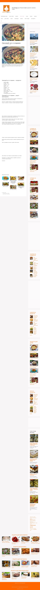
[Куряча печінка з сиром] (35, 575)
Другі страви (7, 18)
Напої (2, 18)
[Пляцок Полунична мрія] (34, 183)
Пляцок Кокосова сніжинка (35, 328)
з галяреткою (31, 529)
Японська (35, 528)
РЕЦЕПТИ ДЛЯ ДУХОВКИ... (20, 546)
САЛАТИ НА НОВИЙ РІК (33, 254)
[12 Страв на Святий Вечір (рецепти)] (34, 142)
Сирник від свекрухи (33, 218)
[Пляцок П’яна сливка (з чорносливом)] (34, 167)
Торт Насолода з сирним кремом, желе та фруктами (34, 259)
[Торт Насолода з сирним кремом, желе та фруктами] (31, 258)
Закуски (35, 16)
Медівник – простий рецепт (25, 554)
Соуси (27, 16)
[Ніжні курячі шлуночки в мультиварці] (25, 539)
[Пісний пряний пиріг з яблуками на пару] (35, 563)
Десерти (17, 16)
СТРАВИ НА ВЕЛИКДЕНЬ (33, 129)
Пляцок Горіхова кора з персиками (36, 320)
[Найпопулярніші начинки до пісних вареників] (34, 150)
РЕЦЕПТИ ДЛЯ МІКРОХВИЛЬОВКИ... (20, 570)
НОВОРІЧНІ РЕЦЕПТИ (33, 313)
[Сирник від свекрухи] (34, 214)
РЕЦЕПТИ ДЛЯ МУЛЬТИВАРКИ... (20, 535)
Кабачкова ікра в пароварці (6, 567)
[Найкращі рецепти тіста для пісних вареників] (34, 134)
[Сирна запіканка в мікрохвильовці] (16, 574)
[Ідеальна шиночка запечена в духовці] (34, 206)
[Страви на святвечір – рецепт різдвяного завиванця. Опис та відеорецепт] (34, 157)
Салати (11, 18)
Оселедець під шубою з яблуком (35, 275)
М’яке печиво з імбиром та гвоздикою (36, 316)
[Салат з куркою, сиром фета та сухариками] (31, 263)
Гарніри (31, 16)
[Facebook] (20, 1)
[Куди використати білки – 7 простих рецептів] (34, 197)
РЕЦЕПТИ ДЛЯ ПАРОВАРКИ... (20, 559)
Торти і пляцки (27, 18)
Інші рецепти (33, 18)
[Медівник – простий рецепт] (25, 551)
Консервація (16, 18)
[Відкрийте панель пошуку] (1, 21)
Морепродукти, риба (4, 16)
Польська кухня (32, 522)
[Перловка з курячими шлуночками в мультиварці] (35, 539)
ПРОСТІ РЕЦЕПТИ (32, 392)
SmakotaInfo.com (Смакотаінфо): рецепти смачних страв (24, 8)
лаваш (30, 530)
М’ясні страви (11, 16)
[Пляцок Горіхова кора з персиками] (31, 320)
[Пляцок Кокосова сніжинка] (31, 328)
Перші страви (22, 16)
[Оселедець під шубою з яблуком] (31, 275)
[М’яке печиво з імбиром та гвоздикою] (31, 316)
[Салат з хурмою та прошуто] (31, 268)
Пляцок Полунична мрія (33, 186)
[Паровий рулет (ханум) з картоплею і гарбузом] (25, 563)
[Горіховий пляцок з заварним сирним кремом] (31, 332)
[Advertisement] (13, 73)
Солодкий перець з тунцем (6, 193)
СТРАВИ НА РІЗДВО (33, 179)
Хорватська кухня (32, 528)
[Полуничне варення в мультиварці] (16, 539)
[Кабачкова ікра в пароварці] (6, 564)
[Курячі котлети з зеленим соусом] (16, 563)
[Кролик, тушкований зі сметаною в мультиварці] (6, 538)
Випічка (21, 18)
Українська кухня (33, 526)
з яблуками (34, 529)
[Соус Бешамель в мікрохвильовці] (25, 574)
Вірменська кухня (32, 519)
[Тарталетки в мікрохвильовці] (6, 575)
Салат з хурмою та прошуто (35, 268)
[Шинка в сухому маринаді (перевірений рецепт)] (35, 550)
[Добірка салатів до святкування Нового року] (31, 271)
